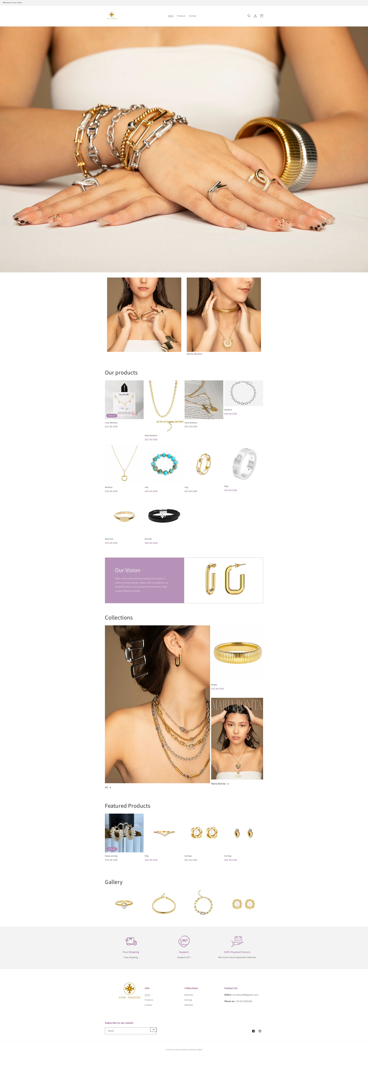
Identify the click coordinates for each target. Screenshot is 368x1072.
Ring (226, 486)
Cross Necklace (111, 423)
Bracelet (148, 539)
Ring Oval (109, 539)
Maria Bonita (218, 783)
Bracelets (189, 995)
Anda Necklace (151, 435)
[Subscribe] (153, 1029)
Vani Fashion (175, 1050)
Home (147, 995)
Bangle (214, 685)
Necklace (228, 410)
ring (146, 487)
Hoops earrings (111, 856)
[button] (249, 16)
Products (149, 1000)
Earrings (188, 856)
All (106, 787)
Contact (148, 1005)
